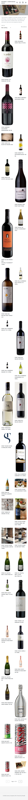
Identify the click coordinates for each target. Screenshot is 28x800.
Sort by (3, 25)
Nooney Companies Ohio (8, 2)
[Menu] (25, 2)
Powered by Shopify (21, 795)
